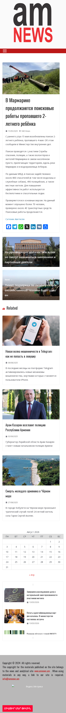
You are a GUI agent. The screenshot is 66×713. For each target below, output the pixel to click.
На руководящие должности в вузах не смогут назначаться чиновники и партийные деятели (30, 254)
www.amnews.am (42, 671)
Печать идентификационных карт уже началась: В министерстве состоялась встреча (41, 616)
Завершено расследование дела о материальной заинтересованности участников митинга (42, 595)
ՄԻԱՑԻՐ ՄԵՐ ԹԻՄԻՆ (17, 708)
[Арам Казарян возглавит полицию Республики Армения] (31, 391)
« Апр (32, 574)
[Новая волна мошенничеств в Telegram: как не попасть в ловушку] (31, 317)
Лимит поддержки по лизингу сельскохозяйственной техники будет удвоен (30, 287)
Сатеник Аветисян (15, 219)
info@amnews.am (10, 679)
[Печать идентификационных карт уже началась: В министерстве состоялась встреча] (14, 616)
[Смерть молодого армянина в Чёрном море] (31, 457)
